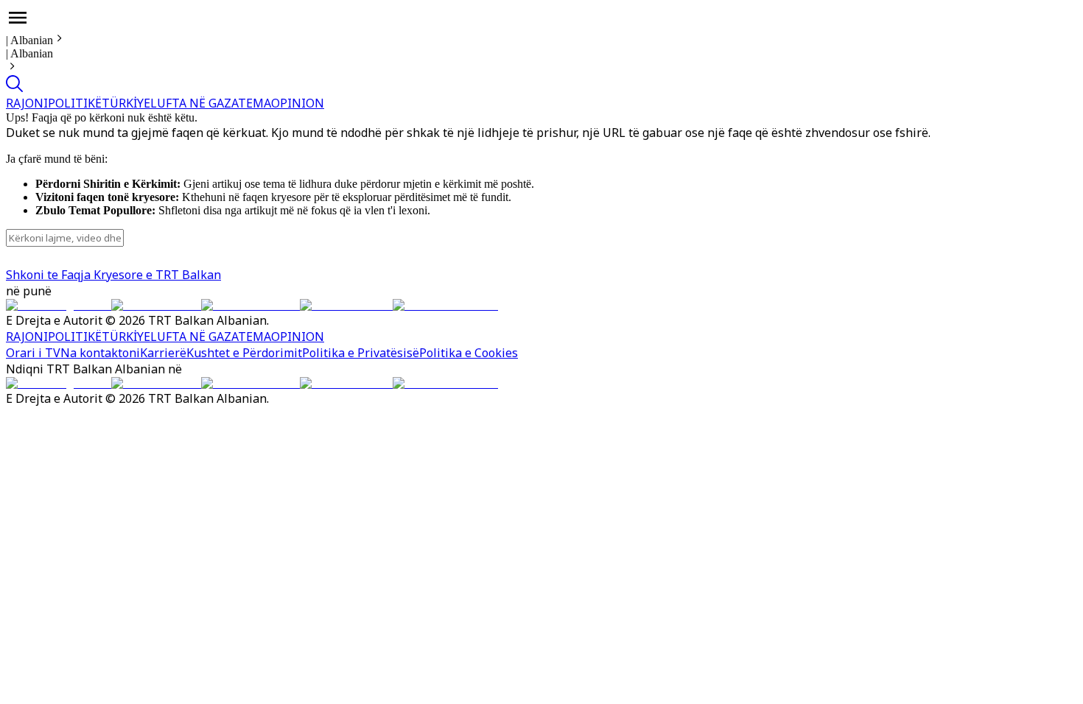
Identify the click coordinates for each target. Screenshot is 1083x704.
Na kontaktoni (100, 353)
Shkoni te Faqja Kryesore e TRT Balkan (113, 275)
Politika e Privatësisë (360, 353)
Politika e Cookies (468, 353)
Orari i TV (33, 353)
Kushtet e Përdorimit (244, 353)
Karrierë (163, 353)
